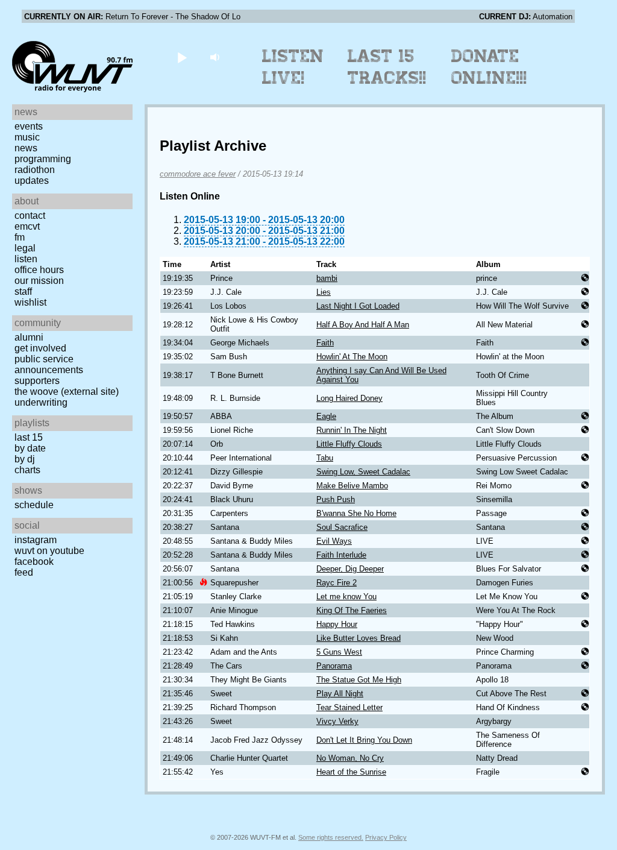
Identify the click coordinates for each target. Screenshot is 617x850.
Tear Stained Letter (349, 707)
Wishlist (30, 302)
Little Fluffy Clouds (349, 444)
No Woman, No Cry (350, 758)
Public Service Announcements (48, 364)
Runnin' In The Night (351, 430)
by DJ (24, 459)
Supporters (37, 381)
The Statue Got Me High (358, 679)
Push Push (335, 499)
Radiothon (34, 170)
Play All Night (339, 693)
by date (30, 448)
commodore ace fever (198, 173)
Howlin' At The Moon (351, 356)
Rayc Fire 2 (336, 582)
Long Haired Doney (349, 398)
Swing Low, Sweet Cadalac (363, 471)
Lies (323, 292)
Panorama (334, 665)
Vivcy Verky (337, 721)
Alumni (28, 337)
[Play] (181, 57)
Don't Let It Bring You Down (364, 740)
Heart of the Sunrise (351, 771)
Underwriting (40, 402)
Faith (325, 342)
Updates (31, 180)
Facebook (34, 561)
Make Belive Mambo (352, 485)
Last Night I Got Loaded (357, 305)
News (25, 148)
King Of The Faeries (351, 610)
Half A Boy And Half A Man (362, 324)
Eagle (326, 416)
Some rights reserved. (330, 837)
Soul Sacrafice (342, 527)
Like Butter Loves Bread (358, 638)
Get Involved (40, 348)
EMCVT (27, 226)
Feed (23, 572)
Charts (27, 470)
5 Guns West (339, 651)
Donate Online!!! (489, 67)
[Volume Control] (216, 57)
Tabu (324, 457)
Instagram (35, 540)
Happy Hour (336, 624)
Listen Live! (293, 67)
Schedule (34, 505)
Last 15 (28, 437)
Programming (42, 159)
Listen (25, 259)
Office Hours (39, 270)
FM (19, 237)
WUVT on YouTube (49, 551)
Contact (29, 215)
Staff (23, 291)
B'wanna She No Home (356, 513)
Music (27, 137)
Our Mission (39, 280)
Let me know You (346, 596)
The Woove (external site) (66, 391)
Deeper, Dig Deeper (350, 568)
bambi (326, 278)
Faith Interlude (341, 554)
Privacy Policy (386, 837)
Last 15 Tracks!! (387, 67)
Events (28, 126)
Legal (25, 248)
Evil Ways (334, 541)
